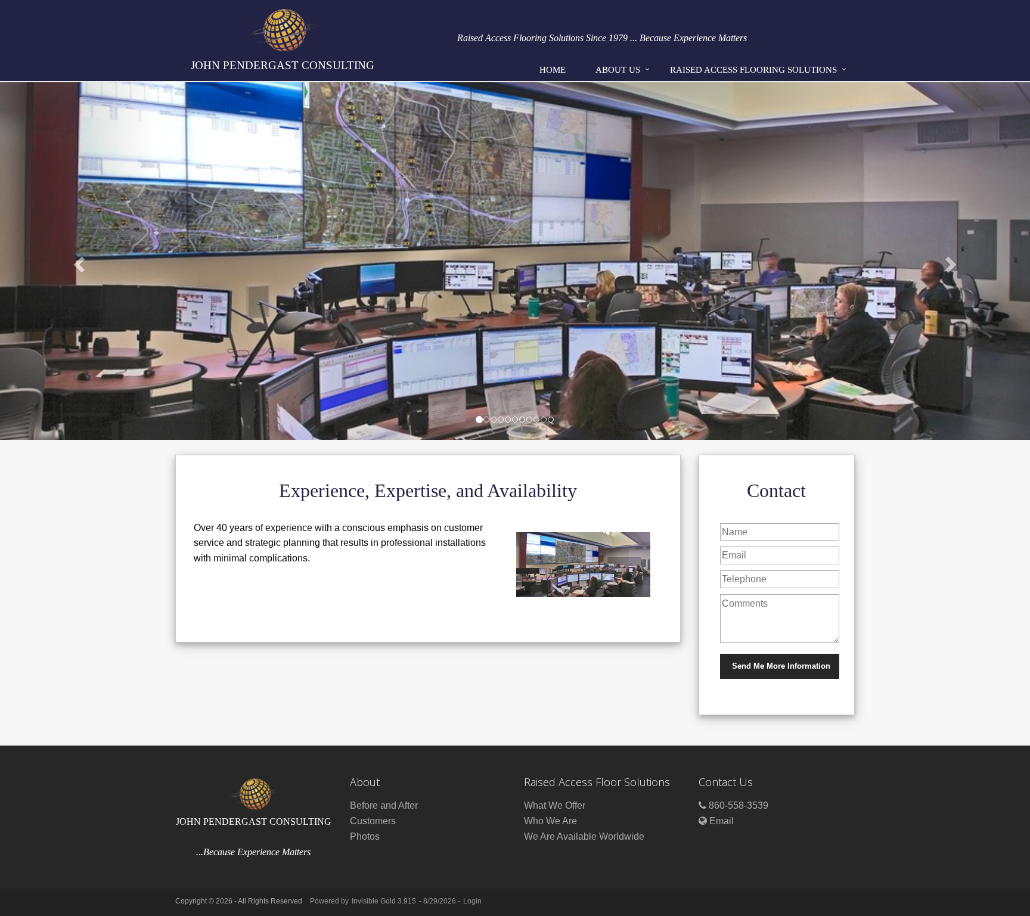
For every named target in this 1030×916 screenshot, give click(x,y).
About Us (617, 69)
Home (552, 69)
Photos (365, 836)
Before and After (384, 805)
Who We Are (550, 821)
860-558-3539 (738, 805)
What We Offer (554, 805)
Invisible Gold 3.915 (385, 901)
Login (472, 901)
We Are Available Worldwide (584, 836)
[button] (77, 261)
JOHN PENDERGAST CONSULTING (282, 65)
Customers (373, 821)
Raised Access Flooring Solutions (753, 69)
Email (721, 821)
